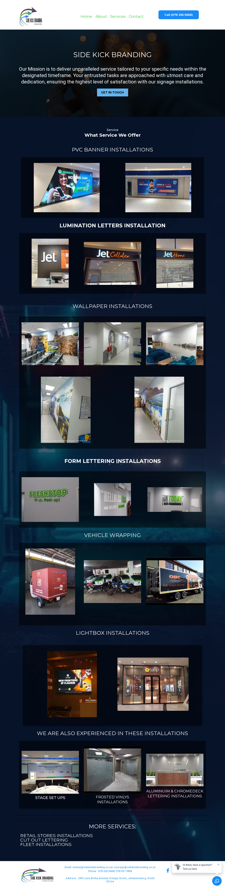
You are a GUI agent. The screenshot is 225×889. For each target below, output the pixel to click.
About (101, 16)
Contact (136, 16)
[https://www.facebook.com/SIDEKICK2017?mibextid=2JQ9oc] (169, 870)
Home (86, 16)
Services (118, 16)
